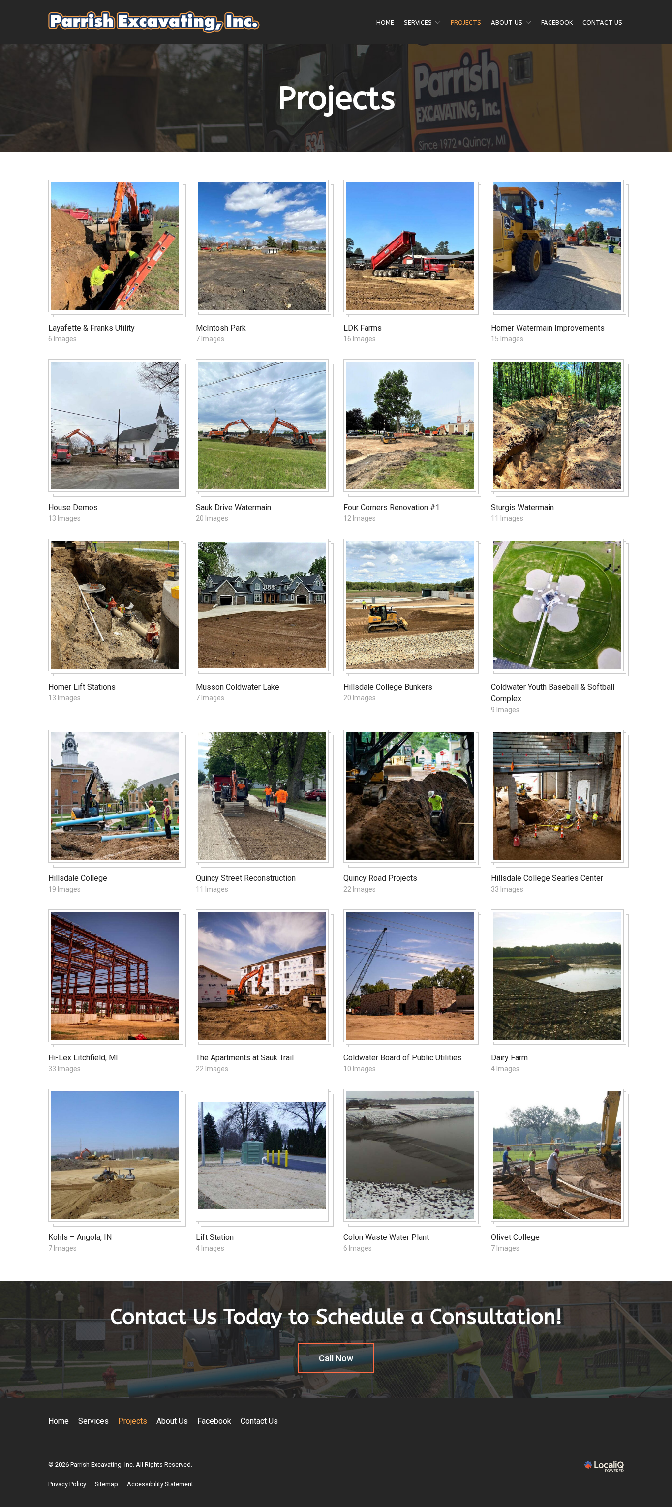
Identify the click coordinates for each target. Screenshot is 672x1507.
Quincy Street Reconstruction (246, 878)
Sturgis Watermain (522, 507)
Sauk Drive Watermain (233, 507)
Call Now (336, 1358)
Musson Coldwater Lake (237, 687)
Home (385, 22)
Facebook (557, 22)
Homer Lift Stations (82, 687)
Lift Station (215, 1237)
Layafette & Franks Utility (91, 327)
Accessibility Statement (160, 1484)
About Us (506, 22)
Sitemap (106, 1484)
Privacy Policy (67, 1484)
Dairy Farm (509, 1057)
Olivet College (515, 1237)
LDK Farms (362, 327)
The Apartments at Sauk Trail (245, 1057)
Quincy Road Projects (380, 878)
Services (418, 22)
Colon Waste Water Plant (386, 1237)
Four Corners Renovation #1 (391, 507)
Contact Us (602, 22)
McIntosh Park (221, 327)
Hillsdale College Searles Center (547, 878)
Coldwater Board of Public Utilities (402, 1057)
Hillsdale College (77, 878)
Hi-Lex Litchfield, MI (83, 1057)
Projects (466, 22)
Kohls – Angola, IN (80, 1237)
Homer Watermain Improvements (548, 327)
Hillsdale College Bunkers (387, 687)
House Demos (73, 507)
